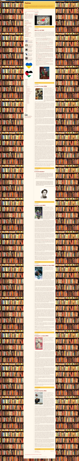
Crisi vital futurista (27, 28)
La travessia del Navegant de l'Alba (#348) (44, 265)
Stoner (45, 399)
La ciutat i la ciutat (42, 61)
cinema (32, 14)
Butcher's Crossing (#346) (40, 390)
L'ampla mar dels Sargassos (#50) (30, 40)
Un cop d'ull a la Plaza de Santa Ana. (28, 22)
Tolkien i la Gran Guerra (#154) (30, 57)
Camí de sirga (41, 62)
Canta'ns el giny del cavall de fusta (30, 53)
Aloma (50, 60)
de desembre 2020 (27, 86)
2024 (25, 82)
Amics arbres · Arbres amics (28, 23)
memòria (29, 14)
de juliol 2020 (27, 98)
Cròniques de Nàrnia (40, 55)
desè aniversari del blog (44, 39)
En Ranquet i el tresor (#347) (41, 335)
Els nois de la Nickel (50, 61)
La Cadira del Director (27, 29)
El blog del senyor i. (27, 21)
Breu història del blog (28, 9)
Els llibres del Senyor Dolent (28, 32)
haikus (29, 18)
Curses (36, 14)
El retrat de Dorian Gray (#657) (30, 49)
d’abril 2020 (27, 100)
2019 (25, 104)
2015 (25, 107)
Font (53, 186)
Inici (24, 9)
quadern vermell (27, 34)
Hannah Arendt (38, 168)
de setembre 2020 (27, 96)
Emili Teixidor (38, 387)
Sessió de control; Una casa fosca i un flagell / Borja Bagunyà (28, 33)
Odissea (37, 42)
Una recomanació (40, 9)
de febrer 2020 (27, 102)
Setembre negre (26, 31)
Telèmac (28, 3)
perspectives (26, 17)
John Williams (38, 449)
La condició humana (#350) (41, 86)
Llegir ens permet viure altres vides (28, 26)
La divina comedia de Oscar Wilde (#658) (30, 44)
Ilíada (26, 16)
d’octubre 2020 (27, 95)
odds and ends (32, 18)
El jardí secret (39, 56)
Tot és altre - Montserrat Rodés (28, 36)
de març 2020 (27, 101)
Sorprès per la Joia (50, 290)
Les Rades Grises (27, 28)
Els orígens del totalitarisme (49, 164)
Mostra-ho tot (32, 37)
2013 (25, 109)
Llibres (32, 9)
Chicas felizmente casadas (40, 47)
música (27, 14)
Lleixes (26, 25)
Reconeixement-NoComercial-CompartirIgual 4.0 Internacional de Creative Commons (28, 117)
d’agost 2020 (27, 97)
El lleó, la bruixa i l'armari (47, 240)
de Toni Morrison (46, 63)
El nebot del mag (42, 240)
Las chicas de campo (47, 46)
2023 (25, 83)
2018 (25, 105)
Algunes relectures (36, 9)
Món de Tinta (49, 54)
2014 (25, 108)
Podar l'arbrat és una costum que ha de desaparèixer (28, 24)
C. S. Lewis (37, 262)
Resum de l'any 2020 (39, 30)
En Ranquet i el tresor (40, 57)
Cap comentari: (39, 26)
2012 (25, 110)
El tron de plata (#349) (40, 205)
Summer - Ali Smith (27, 27)
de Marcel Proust (48, 48)
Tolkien (26, 15)
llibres (39, 168)
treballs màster (27, 18)
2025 (25, 81)
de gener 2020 (27, 103)
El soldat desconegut (39, 171)
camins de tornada (30, 15)
